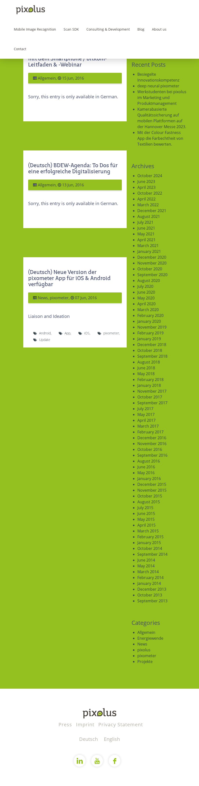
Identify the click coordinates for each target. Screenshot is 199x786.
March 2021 (148, 245)
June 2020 (146, 292)
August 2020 (148, 280)
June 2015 (146, 513)
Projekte (145, 661)
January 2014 (149, 583)
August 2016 (148, 461)
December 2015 (151, 484)
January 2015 (149, 542)
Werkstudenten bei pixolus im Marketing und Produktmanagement (161, 97)
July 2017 (145, 408)
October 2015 (149, 496)
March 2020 (148, 309)
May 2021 (146, 234)
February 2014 (150, 577)
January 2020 (149, 321)
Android (45, 333)
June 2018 (146, 368)
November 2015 (151, 490)
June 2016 (146, 467)
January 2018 (149, 385)
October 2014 (149, 548)
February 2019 (150, 333)
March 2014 (148, 571)
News (43, 297)
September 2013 (152, 601)
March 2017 (148, 426)
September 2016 (152, 455)
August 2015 (148, 502)
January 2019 (149, 338)
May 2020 (146, 298)
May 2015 (146, 519)
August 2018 (148, 362)
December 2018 (151, 344)
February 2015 (150, 536)
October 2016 (149, 449)
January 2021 (149, 251)
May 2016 (146, 472)
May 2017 (146, 414)
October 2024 (149, 175)
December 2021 (151, 210)
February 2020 (150, 315)
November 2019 (151, 327)
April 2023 (146, 187)
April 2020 (146, 303)
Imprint (86, 724)
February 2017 (150, 432)
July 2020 (145, 286)
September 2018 (152, 356)
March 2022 (148, 204)
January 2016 (149, 478)
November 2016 (151, 443)
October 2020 (149, 269)
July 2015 (145, 507)
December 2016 (151, 437)
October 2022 (149, 193)
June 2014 (146, 560)
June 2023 (146, 181)
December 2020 (151, 257)
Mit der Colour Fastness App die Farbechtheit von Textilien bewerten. (160, 138)
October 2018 (149, 350)
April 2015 (146, 525)
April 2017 (146, 420)
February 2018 (150, 379)
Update (44, 339)
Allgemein (47, 78)
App (67, 333)
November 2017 (151, 391)
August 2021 (148, 216)
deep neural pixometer (158, 86)
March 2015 (148, 531)
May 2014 (146, 566)
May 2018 (146, 373)
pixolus (143, 650)
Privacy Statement (120, 724)
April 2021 (146, 239)
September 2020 (152, 274)
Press (66, 724)
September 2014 (152, 554)
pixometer (59, 297)
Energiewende (150, 638)
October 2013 (149, 595)
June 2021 (146, 228)
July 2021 (145, 222)
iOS (87, 333)
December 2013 (151, 589)
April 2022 (146, 199)
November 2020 (151, 263)
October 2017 (149, 397)
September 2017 (152, 402)
